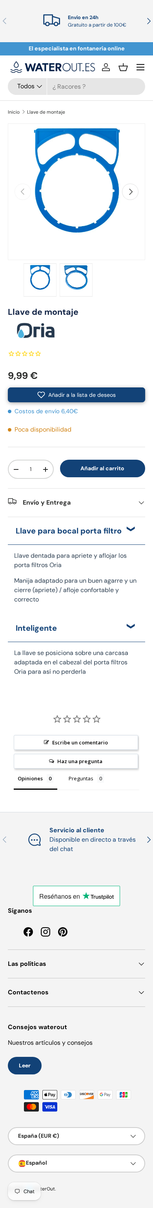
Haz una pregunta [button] (79, 761)
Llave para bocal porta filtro (69, 531)
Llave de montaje (46, 112)
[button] (123, 67)
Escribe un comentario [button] (80, 742)
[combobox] (76, 86)
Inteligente (36, 628)
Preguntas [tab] (81, 778)
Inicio (14, 112)
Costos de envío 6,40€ (46, 411)
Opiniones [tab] (30, 778)
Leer (25, 1065)
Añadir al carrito (102, 468)
